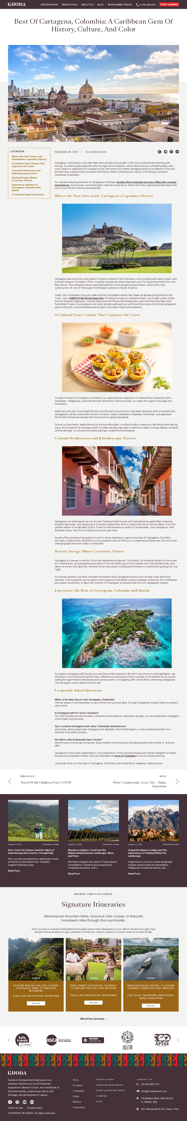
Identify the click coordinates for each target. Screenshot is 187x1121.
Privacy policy (34, 1108)
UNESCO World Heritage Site (87, 298)
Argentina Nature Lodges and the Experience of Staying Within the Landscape (147, 853)
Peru (75, 1080)
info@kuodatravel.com (154, 1091)
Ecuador (78, 1085)
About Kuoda (105, 1079)
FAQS (99, 1101)
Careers (101, 1096)
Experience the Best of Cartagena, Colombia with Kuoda (26, 188)
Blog (100, 5)
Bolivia (77, 1101)
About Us (87, 5)
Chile (76, 1096)
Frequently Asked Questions (28, 195)
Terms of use (15, 1108)
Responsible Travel (120, 5)
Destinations (49, 5)
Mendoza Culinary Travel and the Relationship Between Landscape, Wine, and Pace (91, 853)
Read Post (14, 871)
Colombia (78, 1091)
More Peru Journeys (92, 1019)
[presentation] (8, 1040)
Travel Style (69, 5)
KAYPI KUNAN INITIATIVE (110, 1090)
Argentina (79, 1107)
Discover (36, 1003)
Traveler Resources (109, 1085)
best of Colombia (125, 756)
